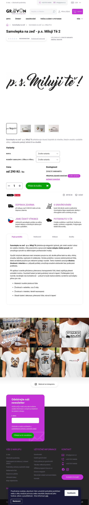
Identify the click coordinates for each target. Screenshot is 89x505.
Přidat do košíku (35, 186)
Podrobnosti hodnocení (38, 38)
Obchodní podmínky (19, 2)
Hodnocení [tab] (37, 237)
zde (46, 496)
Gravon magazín (39, 472)
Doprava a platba (12, 474)
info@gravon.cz (71, 455)
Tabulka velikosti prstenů (42, 465)
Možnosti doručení (53, 179)
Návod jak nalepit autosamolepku (45, 475)
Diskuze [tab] (55, 237)
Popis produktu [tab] (17, 237)
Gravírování (38, 454)
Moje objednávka (12, 481)
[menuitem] (9, 19)
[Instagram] (67, 469)
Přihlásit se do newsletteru (23, 435)
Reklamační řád (11, 470)
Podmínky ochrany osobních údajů (17, 467)
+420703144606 (71, 459)
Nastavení (17, 501)
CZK (76, 2)
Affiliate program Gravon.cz (43, 468)
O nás (8, 2)
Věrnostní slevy (11, 477)
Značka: (56, 39)
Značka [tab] (71, 237)
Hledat (54, 11)
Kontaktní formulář (72, 477)
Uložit (18, 195)
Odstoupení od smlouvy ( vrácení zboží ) (17, 462)
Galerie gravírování (40, 458)
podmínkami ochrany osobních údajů (24, 429)
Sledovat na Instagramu (46, 384)
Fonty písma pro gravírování (43, 461)
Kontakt (36, 478)
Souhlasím (71, 493)
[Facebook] (63, 469)
